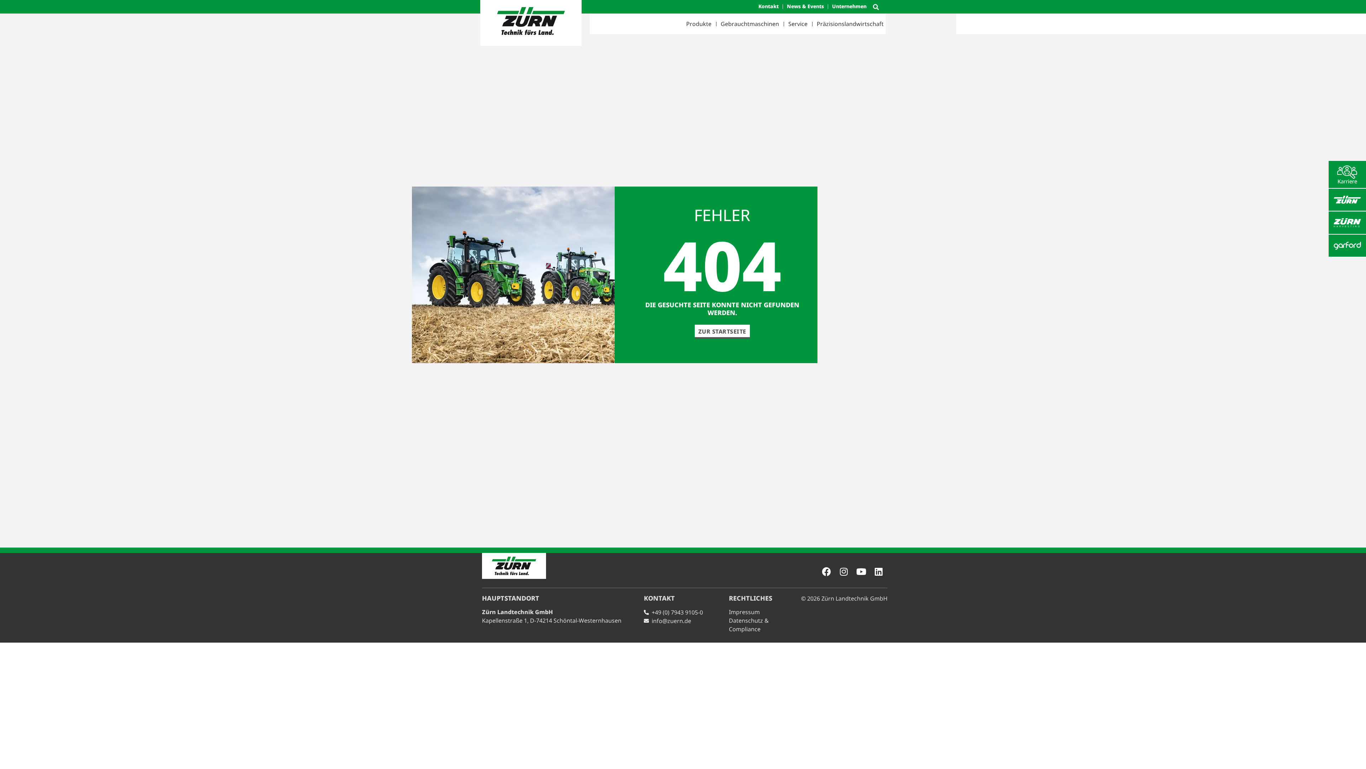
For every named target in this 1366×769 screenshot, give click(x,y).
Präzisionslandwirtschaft (850, 24)
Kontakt (768, 6)
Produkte (698, 24)
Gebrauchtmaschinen (750, 24)
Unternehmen (849, 6)
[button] (875, 7)
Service (798, 24)
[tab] (1347, 174)
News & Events (805, 6)
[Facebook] (826, 572)
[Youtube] (861, 572)
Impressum (744, 612)
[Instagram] (844, 572)
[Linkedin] (879, 572)
